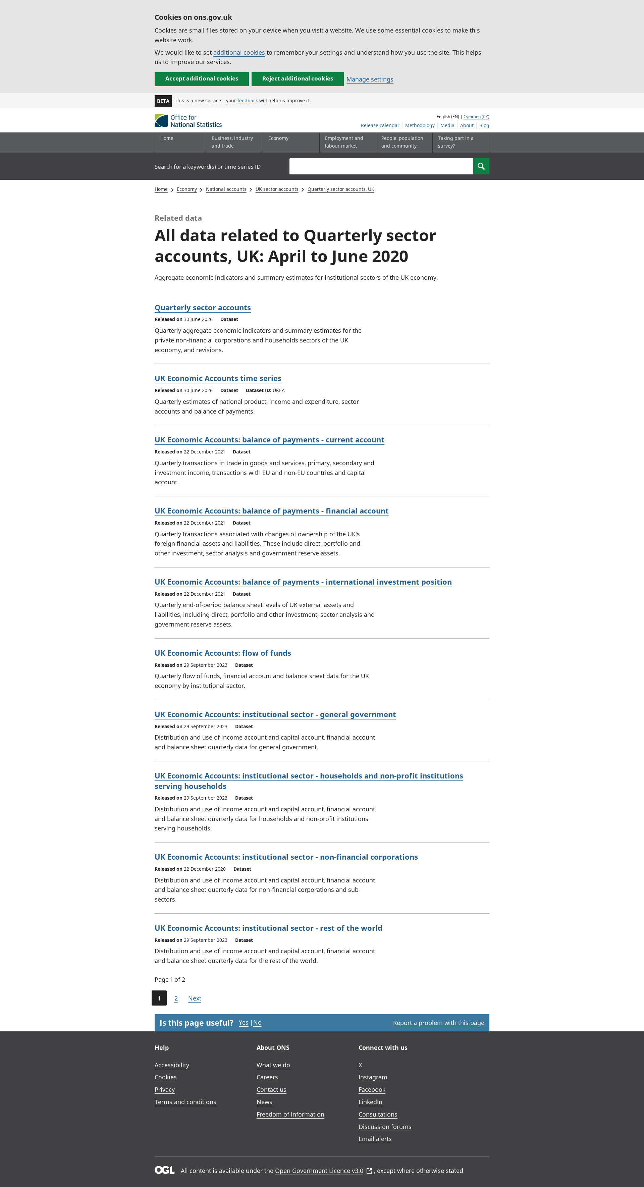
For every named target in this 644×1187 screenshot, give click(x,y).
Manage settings (369, 79)
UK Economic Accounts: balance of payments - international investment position (303, 582)
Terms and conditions (185, 1102)
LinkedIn (370, 1102)
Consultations (378, 1114)
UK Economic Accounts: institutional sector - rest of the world (268, 928)
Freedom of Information (290, 1114)
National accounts (226, 189)
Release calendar (380, 125)
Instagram (373, 1077)
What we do (273, 1065)
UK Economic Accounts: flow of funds (223, 653)
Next (194, 998)
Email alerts (375, 1139)
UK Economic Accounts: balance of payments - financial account (272, 510)
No (257, 1022)
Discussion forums (385, 1127)
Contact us (271, 1089)
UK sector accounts (277, 189)
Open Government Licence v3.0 (319, 1171)
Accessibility (172, 1065)
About (467, 125)
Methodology (420, 125)
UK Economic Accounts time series (218, 378)
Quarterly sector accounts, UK (341, 189)
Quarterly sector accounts (203, 307)
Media (447, 125)
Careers (267, 1077)
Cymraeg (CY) (476, 116)
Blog (484, 125)
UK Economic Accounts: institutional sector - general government (275, 714)
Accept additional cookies (201, 78)
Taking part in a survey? (456, 142)
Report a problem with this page (438, 1023)
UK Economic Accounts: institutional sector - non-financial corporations (286, 857)
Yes (244, 1022)
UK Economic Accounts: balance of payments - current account (269, 439)
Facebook (372, 1089)
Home (166, 138)
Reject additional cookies (297, 78)
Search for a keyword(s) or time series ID (208, 166)
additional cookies (239, 52)
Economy (187, 189)
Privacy (165, 1089)
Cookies (166, 1077)
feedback (247, 100)
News (264, 1102)
